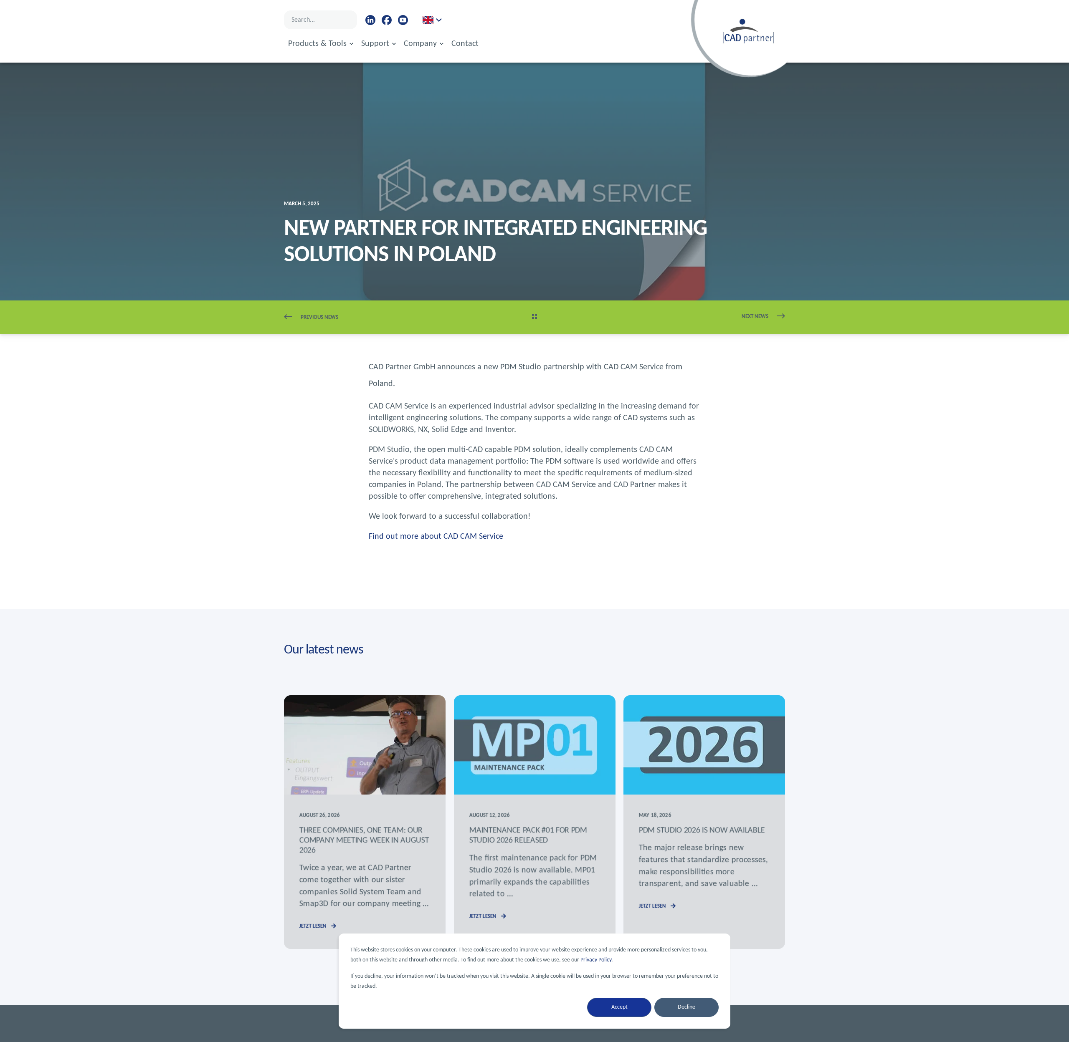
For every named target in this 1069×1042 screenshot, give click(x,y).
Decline (686, 1007)
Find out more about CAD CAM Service (436, 536)
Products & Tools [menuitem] (317, 44)
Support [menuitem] (375, 44)
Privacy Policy (595, 960)
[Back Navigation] (534, 317)
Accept (619, 1007)
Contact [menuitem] (465, 44)
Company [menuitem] (420, 44)
